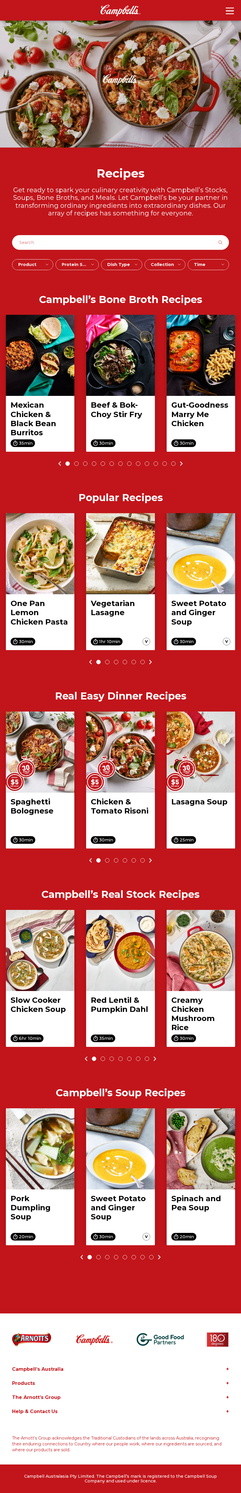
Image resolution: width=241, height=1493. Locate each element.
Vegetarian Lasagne (113, 608)
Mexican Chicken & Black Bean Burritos (33, 418)
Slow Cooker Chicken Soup (38, 1004)
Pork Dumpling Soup (31, 1207)
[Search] (223, 242)
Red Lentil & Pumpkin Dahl (119, 1004)
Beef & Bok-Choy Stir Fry (116, 409)
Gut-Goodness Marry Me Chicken (199, 414)
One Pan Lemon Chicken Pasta (39, 612)
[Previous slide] (59, 463)
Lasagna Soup (199, 801)
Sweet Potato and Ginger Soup (198, 612)
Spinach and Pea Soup (196, 1203)
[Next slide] (182, 463)
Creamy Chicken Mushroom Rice (193, 1013)
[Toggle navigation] (230, 11)
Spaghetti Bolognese (32, 806)
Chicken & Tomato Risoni (119, 806)
